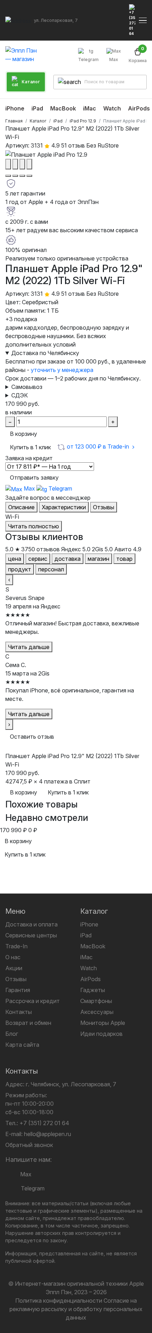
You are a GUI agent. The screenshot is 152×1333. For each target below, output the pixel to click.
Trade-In (16, 946)
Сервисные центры (31, 935)
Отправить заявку (34, 477)
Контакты (18, 1011)
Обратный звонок (29, 1144)
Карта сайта (22, 1044)
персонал (51, 569)
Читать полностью (33, 526)
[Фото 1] (8, 176)
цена (14, 558)
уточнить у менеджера (62, 369)
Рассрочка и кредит (32, 1000)
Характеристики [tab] (64, 507)
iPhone (89, 924)
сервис (37, 558)
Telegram (88, 59)
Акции (13, 968)
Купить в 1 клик (30, 447)
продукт (19, 569)
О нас (13, 957)
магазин (98, 558)
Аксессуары (96, 1011)
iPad (86, 935)
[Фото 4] (29, 176)
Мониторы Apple (102, 1022)
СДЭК (19, 395)
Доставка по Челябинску (45, 352)
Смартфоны (96, 1000)
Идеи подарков (101, 1033)
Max (113, 59)
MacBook (92, 946)
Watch (88, 968)
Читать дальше (28, 646)
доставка (67, 558)
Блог (11, 1033)
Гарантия (17, 989)
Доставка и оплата (31, 924)
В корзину (23, 433)
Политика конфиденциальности (58, 1300)
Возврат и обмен (28, 1022)
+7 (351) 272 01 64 (44, 1123)
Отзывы (16, 979)
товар (124, 558)
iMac (86, 957)
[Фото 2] (15, 176)
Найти (135, 81)
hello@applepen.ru (47, 1133)
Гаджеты (92, 989)
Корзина (138, 55)
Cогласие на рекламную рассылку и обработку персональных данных (76, 1309)
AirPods (90, 979)
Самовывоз (26, 386)
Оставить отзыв (32, 736)
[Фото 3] (22, 176)
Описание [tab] (21, 507)
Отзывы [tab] (103, 507)
